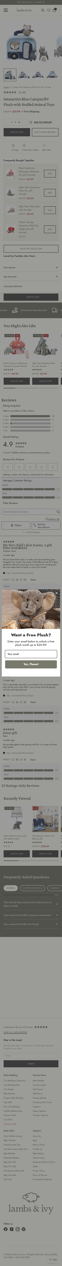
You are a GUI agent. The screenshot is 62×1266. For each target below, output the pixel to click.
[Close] (56, 593)
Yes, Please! (31, 664)
